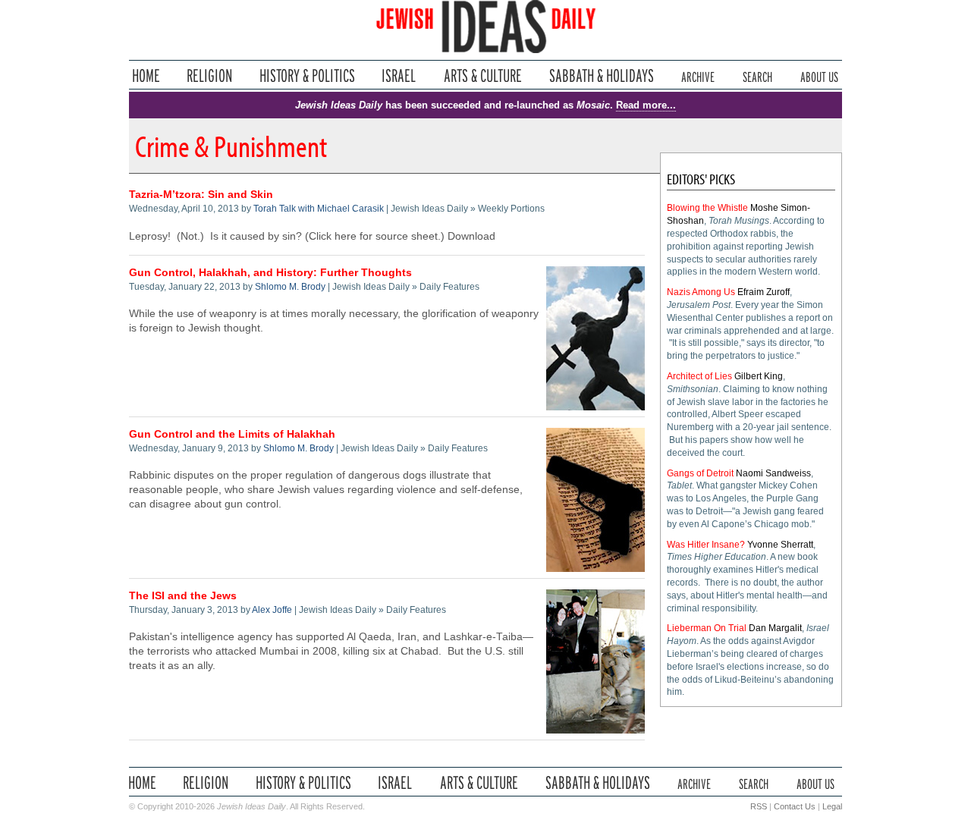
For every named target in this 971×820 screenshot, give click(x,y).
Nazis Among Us (701, 292)
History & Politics (307, 75)
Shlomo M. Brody (290, 286)
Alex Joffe (272, 610)
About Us (819, 75)
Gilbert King (758, 376)
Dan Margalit (775, 628)
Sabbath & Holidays (601, 75)
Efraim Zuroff (763, 292)
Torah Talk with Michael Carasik (318, 208)
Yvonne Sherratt (780, 544)
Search (757, 75)
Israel (399, 75)
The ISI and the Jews (183, 596)
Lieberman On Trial (706, 628)
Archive (698, 75)
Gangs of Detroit (700, 473)
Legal (832, 806)
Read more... (646, 105)
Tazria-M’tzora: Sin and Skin (201, 194)
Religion (209, 75)
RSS (758, 806)
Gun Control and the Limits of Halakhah (232, 434)
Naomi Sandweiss (773, 473)
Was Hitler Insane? (706, 544)
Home (146, 75)
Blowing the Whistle (707, 208)
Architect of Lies (699, 376)
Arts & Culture (482, 75)
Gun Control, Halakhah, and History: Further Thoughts (270, 272)
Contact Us (794, 806)
